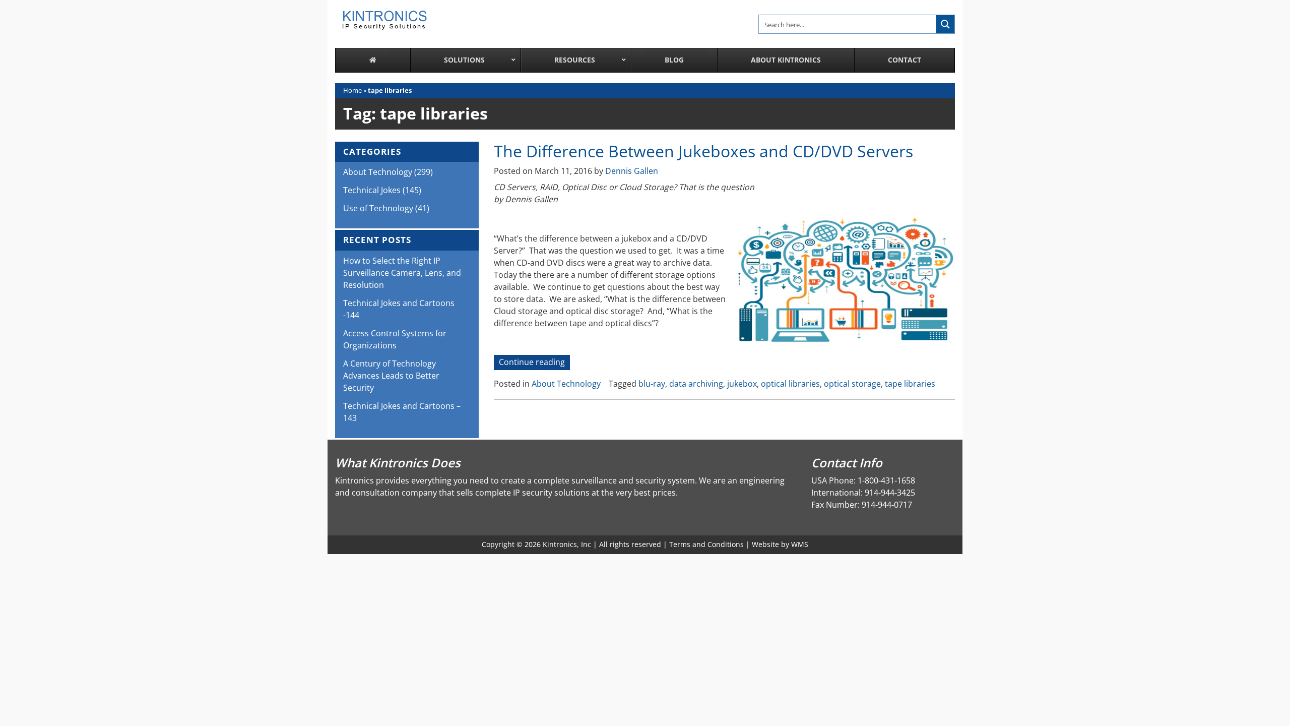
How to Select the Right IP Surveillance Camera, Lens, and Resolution (402, 272)
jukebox (742, 383)
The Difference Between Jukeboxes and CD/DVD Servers (703, 151)
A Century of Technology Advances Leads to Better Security (391, 375)
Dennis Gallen (631, 170)
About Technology (566, 383)
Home (352, 90)
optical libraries (790, 383)
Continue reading (534, 363)
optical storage (852, 383)
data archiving (696, 383)
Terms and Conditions (706, 544)
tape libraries (910, 383)
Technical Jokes (372, 190)
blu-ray (651, 383)
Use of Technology (378, 208)
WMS (799, 544)
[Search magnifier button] (945, 24)
